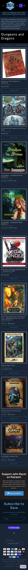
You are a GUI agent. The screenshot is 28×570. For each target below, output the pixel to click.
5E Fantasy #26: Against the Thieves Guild (13, 129)
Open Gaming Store (10, 559)
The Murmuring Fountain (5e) (11, 411)
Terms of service (10, 564)
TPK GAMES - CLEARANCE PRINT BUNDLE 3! (12, 176)
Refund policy (12, 561)
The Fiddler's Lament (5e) (9, 456)
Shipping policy (19, 564)
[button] (3, 5)
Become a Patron (15, 493)
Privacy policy (20, 561)
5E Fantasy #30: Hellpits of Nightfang (10, 82)
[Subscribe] (23, 519)
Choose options (14, 373)
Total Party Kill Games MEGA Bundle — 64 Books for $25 (13, 270)
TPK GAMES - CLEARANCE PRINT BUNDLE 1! (12, 223)
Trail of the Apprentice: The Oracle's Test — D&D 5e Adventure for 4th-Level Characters (13, 318)
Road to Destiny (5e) (8, 365)
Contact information (9, 566)
